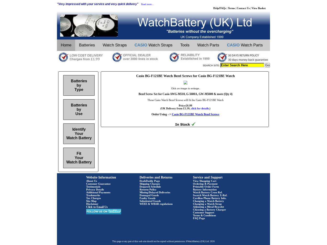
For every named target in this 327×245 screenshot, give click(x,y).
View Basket (259, 8)
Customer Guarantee (98, 183)
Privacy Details (95, 189)
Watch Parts (208, 45)
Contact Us (243, 8)
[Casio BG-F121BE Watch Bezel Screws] (185, 83)
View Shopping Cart (204, 180)
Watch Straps (115, 45)
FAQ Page (199, 218)
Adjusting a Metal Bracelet (208, 206)
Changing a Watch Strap (207, 203)
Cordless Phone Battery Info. (209, 198)
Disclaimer (92, 203)
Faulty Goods (147, 198)
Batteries (87, 45)
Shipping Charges (150, 183)
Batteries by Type (79, 85)
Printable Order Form (206, 186)
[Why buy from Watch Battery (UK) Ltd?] (163, 62)
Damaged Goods (149, 195)
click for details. (200, 108)
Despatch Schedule (150, 186)
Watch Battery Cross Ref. (208, 192)
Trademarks (93, 195)
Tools (185, 45)
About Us (91, 180)
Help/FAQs (219, 8)
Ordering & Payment (205, 183)
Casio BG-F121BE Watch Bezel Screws (195, 114)
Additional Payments (98, 192)
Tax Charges (93, 198)
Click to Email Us (97, 207)
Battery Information (205, 189)
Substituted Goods (150, 201)
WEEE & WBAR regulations (156, 203)
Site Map (91, 201)
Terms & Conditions (204, 215)
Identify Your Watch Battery (79, 133)
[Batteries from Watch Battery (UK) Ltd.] (163, 38)
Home (66, 45)
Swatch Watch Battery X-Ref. (210, 195)
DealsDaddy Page (150, 180)
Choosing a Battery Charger (209, 209)
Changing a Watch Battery (208, 201)
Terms (231, 8)
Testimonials (93, 186)
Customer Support (203, 212)
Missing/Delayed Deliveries (155, 192)
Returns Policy (148, 189)
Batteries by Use (79, 109)
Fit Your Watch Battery (79, 157)
